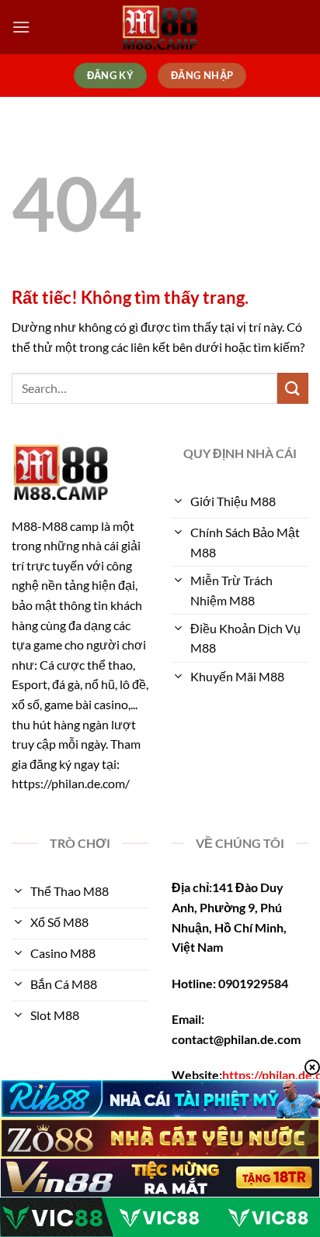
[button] (21, 27)
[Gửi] (292, 388)
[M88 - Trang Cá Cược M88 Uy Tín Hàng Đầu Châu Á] (160, 27)
